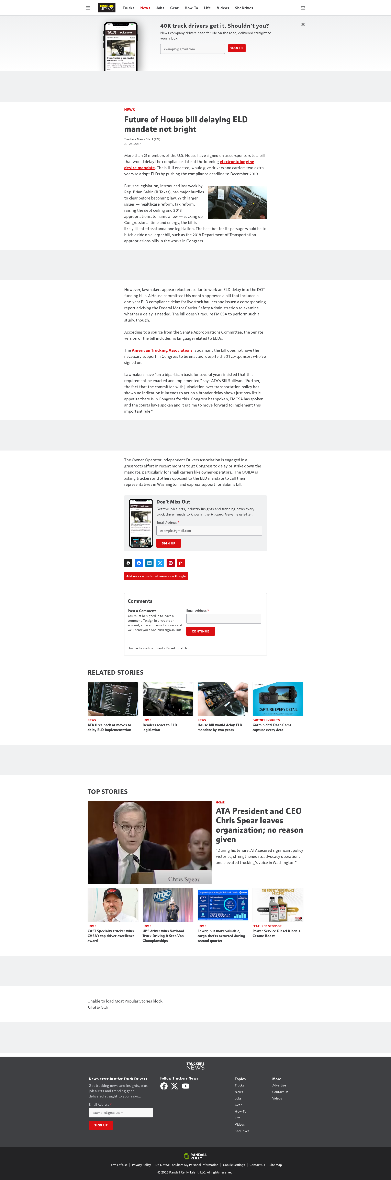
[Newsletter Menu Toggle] (303, 7)
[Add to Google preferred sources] (181, 563)
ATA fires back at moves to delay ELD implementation (109, 727)
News (129, 109)
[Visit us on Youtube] (185, 1085)
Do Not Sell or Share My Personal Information (187, 1164)
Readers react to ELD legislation (160, 727)
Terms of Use (118, 1164)
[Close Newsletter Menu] (302, 24)
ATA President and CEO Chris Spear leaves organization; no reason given (259, 825)
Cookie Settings (234, 1164)
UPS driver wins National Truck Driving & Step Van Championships (163, 936)
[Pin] (171, 563)
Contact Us (257, 1164)
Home (147, 720)
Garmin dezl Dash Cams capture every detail (272, 727)
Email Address (167, 522)
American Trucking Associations (162, 350)
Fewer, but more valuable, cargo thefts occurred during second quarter (221, 936)
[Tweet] (160, 563)
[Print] (128, 563)
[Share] (139, 563)
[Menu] (88, 7)
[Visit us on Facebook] (164, 1085)
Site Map (275, 1164)
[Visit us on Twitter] (175, 1085)
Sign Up (237, 48)
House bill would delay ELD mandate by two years (220, 727)
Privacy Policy (141, 1164)
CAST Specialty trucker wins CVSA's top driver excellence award (111, 936)
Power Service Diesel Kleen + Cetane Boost (277, 933)
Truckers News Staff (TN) (142, 139)
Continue (200, 631)
